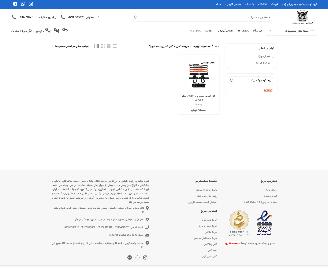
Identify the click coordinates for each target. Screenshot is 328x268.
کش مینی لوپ (209, 256)
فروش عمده (270, 196)
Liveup (199, 105)
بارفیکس (212, 250)
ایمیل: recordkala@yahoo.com (126, 235)
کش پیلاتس (210, 244)
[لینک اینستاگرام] (145, 257)
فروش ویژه (264, 56)
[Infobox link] (79, 17)
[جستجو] (136, 17)
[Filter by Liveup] (251, 90)
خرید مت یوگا (209, 220)
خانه (216, 46)
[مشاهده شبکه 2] (108, 46)
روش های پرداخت (207, 196)
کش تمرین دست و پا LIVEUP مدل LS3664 (198, 98)
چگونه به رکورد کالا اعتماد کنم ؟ (260, 202)
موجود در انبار (262, 63)
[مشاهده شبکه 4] (97, 46)
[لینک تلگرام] (129, 257)
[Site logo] (302, 17)
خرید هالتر (211, 232)
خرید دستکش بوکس (205, 238)
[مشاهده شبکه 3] (103, 46)
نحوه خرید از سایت (206, 190)
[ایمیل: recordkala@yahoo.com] (147, 235)
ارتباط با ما (271, 190)
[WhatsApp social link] (137, 257)
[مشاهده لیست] (115, 46)
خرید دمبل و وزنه (207, 226)
